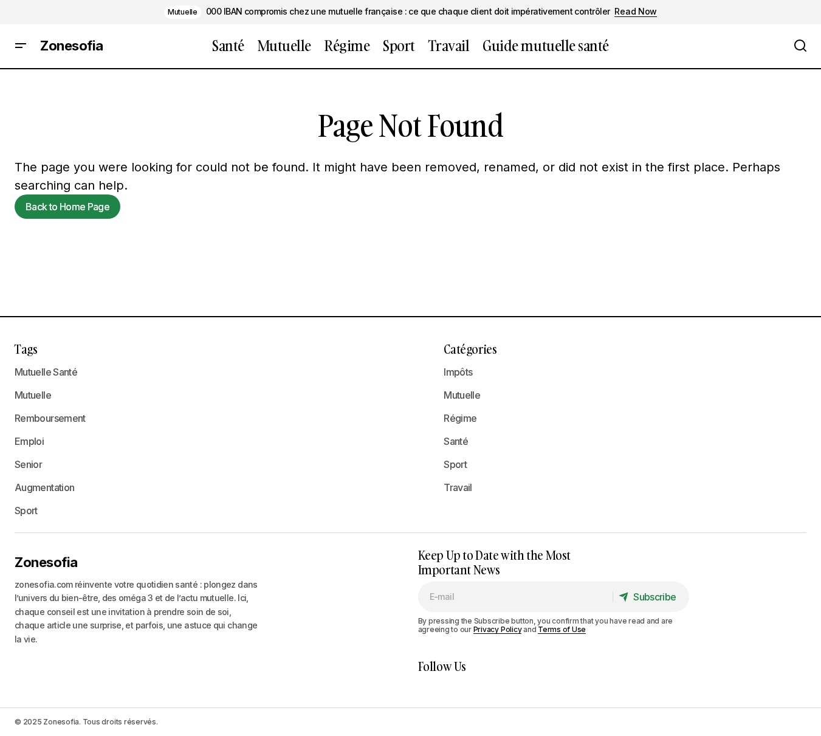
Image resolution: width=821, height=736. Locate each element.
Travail (458, 487)
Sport (26, 510)
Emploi (29, 441)
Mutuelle (183, 11)
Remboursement (50, 418)
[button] (20, 46)
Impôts (458, 372)
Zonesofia (71, 46)
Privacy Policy (497, 629)
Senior (28, 464)
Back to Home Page (67, 207)
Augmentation (44, 487)
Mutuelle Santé (46, 372)
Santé (456, 441)
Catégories (470, 348)
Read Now (635, 11)
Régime (460, 418)
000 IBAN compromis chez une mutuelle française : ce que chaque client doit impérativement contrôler (408, 11)
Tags (26, 348)
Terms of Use (562, 629)
